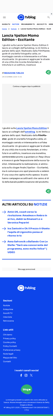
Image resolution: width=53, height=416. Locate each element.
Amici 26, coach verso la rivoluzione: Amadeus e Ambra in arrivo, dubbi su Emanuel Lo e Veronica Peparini (27, 217)
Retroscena (8, 321)
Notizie (15, 24)
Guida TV (6, 24)
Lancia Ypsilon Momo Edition (31, 128)
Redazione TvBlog (14, 73)
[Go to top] (48, 407)
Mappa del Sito (10, 358)
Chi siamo (7, 335)
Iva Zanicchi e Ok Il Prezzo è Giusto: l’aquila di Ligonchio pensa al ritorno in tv (28, 232)
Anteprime (8, 309)
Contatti (7, 361)
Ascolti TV (42, 24)
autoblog (30, 131)
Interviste (7, 317)
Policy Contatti (10, 346)
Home (4, 29)
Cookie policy (9, 342)
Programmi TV (28, 24)
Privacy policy (9, 338)
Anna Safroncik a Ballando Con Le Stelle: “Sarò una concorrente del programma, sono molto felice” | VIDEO (27, 247)
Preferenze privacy (11, 350)
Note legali (8, 354)
